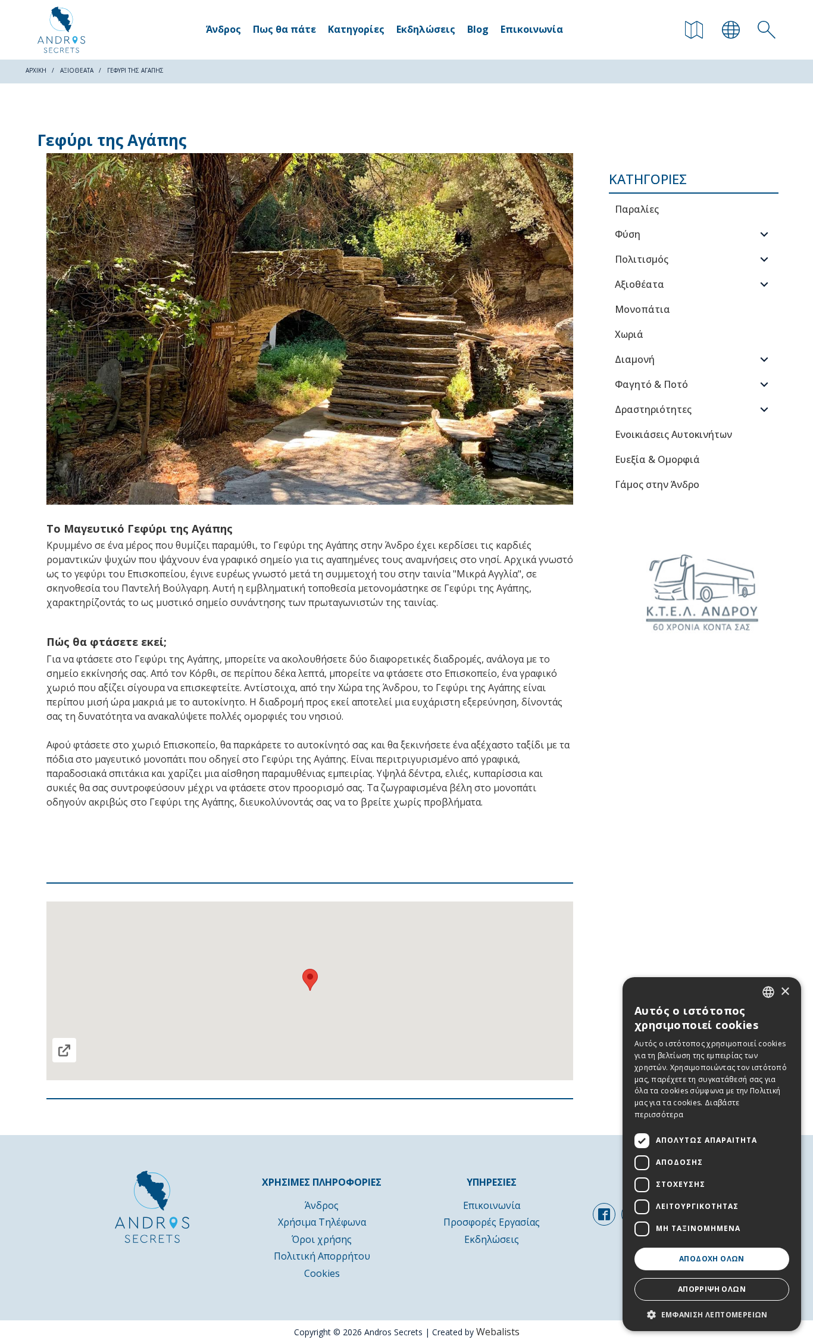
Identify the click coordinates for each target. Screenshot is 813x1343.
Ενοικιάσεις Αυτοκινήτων (673, 434)
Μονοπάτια (642, 309)
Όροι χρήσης (322, 1239)
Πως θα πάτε (284, 29)
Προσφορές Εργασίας (491, 1222)
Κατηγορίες (356, 29)
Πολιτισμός (641, 259)
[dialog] (712, 1154)
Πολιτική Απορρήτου (322, 1256)
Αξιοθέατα (639, 284)
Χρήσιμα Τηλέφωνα (322, 1222)
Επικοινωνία (532, 29)
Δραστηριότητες (653, 409)
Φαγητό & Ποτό (651, 384)
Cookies (322, 1273)
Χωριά (629, 334)
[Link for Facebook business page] (604, 1214)
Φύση (627, 234)
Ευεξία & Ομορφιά (657, 459)
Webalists (498, 1331)
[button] (711, 1313)
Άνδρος (223, 29)
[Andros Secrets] (61, 30)
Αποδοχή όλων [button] (712, 1259)
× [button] (784, 991)
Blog (478, 29)
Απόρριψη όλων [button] (712, 1289)
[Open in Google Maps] (64, 1050)
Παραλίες (637, 209)
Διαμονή (635, 359)
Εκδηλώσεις (425, 29)
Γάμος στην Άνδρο (657, 484)
